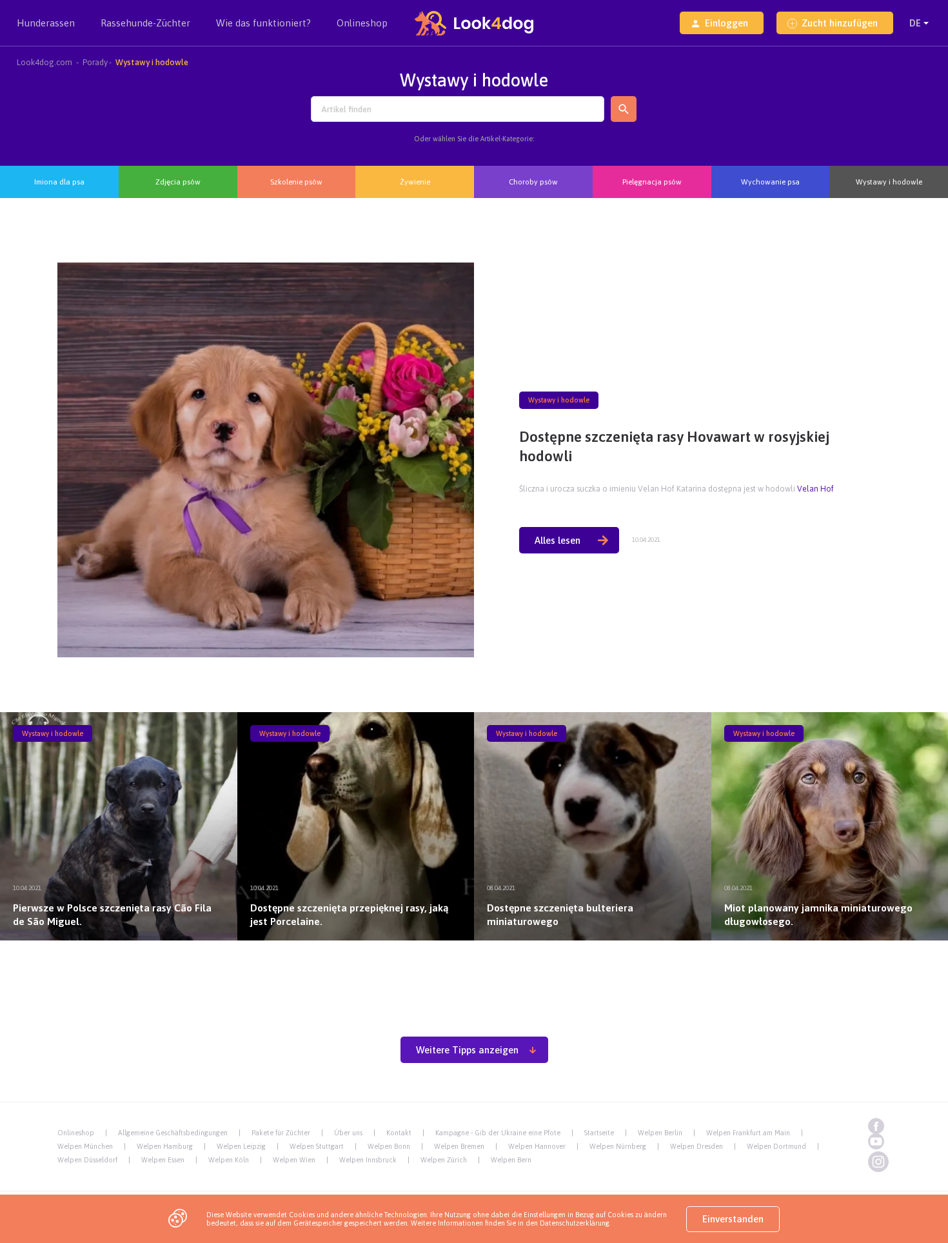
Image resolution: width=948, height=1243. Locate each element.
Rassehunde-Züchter (145, 22)
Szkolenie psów (296, 181)
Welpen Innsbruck (368, 1160)
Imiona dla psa (59, 181)
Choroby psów (533, 181)
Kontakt (398, 1133)
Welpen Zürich (443, 1160)
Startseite (599, 1133)
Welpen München (85, 1146)
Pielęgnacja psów (652, 181)
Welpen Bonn (389, 1146)
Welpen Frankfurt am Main (748, 1133)
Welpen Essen (162, 1160)
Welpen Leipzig (241, 1146)
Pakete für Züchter (281, 1133)
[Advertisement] (474, 980)
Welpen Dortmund (776, 1146)
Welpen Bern (511, 1160)
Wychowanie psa (770, 181)
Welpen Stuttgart (317, 1146)
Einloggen (726, 22)
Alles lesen (557, 540)
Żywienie (415, 181)
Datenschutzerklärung (574, 1223)
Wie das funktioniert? (263, 22)
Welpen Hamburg (165, 1146)
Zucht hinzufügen (840, 22)
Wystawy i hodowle (889, 181)
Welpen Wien (294, 1160)
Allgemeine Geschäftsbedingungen (173, 1133)
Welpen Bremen (459, 1146)
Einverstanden (733, 1218)
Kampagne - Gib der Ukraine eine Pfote (497, 1133)
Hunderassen (46, 22)
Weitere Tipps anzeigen (467, 1049)
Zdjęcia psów (178, 181)
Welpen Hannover (537, 1146)
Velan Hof (815, 488)
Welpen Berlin (660, 1133)
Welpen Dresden (696, 1146)
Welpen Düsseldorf (87, 1160)
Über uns (348, 1133)
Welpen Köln (228, 1160)
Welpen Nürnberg (617, 1146)
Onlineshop (362, 22)
